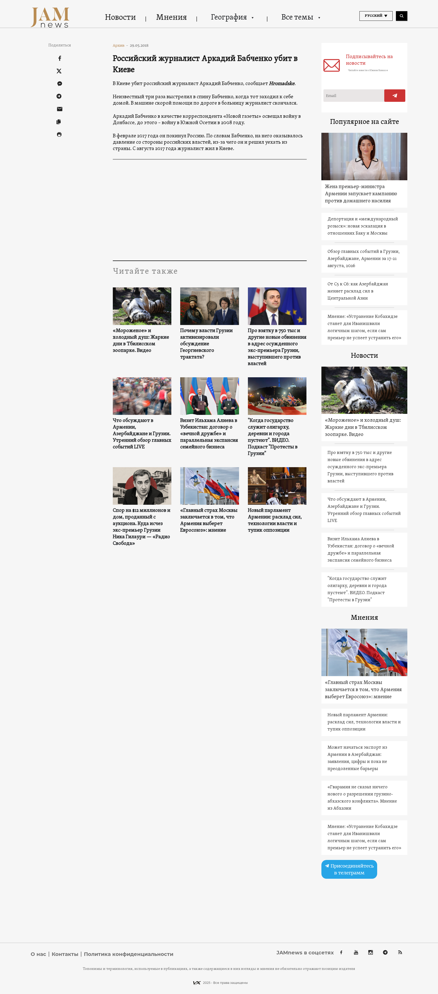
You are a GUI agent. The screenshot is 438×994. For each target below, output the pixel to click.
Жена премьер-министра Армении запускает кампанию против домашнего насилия (361, 194)
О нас (38, 954)
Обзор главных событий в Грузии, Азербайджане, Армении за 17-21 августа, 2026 (363, 259)
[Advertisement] (210, 209)
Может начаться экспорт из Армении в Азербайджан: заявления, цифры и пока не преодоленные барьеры (357, 758)
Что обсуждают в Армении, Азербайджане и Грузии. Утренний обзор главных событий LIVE (142, 433)
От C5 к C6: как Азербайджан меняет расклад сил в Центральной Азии (357, 291)
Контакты (65, 954)
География (229, 17)
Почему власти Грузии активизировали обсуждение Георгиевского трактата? (206, 344)
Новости (120, 18)
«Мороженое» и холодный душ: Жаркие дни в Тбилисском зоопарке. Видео (141, 341)
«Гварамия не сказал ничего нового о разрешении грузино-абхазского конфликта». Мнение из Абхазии (362, 797)
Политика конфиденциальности (128, 954)
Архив (120, 45)
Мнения (171, 18)
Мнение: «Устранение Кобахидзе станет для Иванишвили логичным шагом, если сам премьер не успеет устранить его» (364, 327)
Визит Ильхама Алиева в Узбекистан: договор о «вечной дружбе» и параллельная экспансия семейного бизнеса (209, 433)
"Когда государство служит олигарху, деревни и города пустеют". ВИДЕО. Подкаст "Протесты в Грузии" (273, 437)
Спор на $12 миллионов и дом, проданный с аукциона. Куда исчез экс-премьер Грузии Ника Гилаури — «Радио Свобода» (141, 527)
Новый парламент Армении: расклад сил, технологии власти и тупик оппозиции (275, 520)
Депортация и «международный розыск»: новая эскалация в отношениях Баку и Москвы (362, 226)
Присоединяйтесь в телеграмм (352, 869)
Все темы (297, 17)
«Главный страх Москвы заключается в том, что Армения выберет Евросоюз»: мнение (209, 520)
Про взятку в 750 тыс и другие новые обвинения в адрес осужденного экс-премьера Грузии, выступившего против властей (277, 347)
